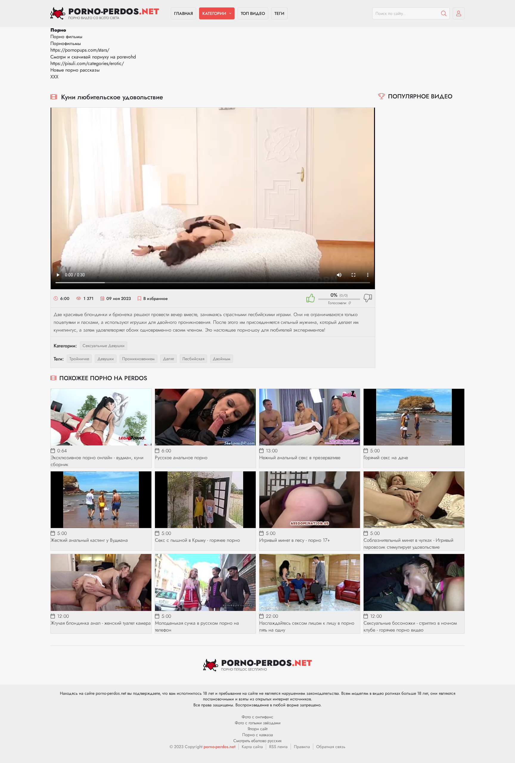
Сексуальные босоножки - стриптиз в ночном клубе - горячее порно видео (410, 626)
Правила (302, 747)
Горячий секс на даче (386, 457)
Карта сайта (252, 747)
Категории (214, 13)
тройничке (79, 359)
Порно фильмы (66, 36)
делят (168, 359)
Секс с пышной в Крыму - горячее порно (197, 540)
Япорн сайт (258, 729)
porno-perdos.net (219, 747)
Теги (279, 13)
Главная (183, 13)
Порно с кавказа (257, 735)
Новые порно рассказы (75, 69)
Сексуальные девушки (104, 346)
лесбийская (193, 359)
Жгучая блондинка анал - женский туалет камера (101, 623)
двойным (221, 359)
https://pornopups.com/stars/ (79, 50)
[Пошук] (444, 13)
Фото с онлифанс (257, 717)
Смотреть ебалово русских (257, 741)
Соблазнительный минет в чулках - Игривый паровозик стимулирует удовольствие (408, 543)
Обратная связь (330, 747)
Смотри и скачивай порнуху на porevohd (93, 56)
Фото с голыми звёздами (257, 723)
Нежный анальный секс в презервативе (299, 457)
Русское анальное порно (181, 457)
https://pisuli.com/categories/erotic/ (87, 63)
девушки (105, 359)
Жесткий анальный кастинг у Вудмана (89, 540)
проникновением (138, 359)
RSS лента (278, 747)
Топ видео (253, 13)
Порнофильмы (65, 43)
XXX (54, 76)
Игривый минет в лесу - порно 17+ (294, 540)
